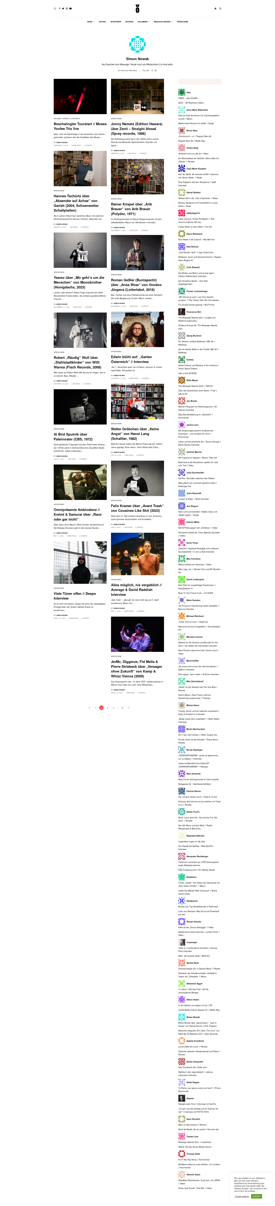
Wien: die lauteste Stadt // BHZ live (194, 955)
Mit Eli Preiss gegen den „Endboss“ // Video (198, 527)
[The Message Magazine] (137, 8)
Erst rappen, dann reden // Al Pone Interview (198, 674)
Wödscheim (116, 118)
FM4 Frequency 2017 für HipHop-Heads (196, 869)
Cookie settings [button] (242, 1196)
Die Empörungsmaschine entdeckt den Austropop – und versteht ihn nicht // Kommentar (195, 433)
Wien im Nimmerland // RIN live (192, 1124)
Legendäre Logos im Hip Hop (191, 841)
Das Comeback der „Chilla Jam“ (192, 1067)
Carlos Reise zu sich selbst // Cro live (195, 226)
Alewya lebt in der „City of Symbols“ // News (198, 198)
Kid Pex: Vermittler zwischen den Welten (196, 478)
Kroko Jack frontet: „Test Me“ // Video (195, 1188)
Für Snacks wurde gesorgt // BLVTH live (196, 304)
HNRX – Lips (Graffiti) (188, 98)
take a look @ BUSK (187, 373)
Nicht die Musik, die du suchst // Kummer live (198, 1129)
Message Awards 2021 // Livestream (194, 1142)
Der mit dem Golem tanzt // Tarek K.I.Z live (197, 796)
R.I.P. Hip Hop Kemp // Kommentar (194, 1159)
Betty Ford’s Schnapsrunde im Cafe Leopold (198, 779)
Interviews (116, 351)
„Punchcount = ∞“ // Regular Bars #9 (194, 136)
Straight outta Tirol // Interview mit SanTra (197, 1103)
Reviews (57, 118)
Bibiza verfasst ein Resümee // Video (195, 564)
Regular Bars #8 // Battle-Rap (191, 140)
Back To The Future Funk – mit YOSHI (195, 593)
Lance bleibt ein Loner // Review (192, 1046)
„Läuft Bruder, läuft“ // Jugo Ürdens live (195, 252)
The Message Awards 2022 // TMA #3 (195, 386)
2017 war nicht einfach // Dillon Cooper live (197, 734)
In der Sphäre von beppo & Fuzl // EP (195, 1005)
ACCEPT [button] (256, 1196)
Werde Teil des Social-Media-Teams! (195, 1146)
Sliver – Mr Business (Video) (191, 102)
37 (122, 708)
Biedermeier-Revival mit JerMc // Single (196, 123)
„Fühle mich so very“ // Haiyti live (193, 621)
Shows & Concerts (71, 118)
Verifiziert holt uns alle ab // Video (193, 153)
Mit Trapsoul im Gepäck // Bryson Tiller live (197, 457)
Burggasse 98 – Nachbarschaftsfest (194, 783)
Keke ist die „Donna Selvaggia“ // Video (196, 927)
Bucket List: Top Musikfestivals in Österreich (198, 906)
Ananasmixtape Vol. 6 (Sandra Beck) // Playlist (199, 968)
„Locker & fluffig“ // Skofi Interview (193, 498)
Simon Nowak (62, 143)
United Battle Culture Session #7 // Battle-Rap (199, 1009)
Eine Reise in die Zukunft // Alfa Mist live (196, 239)
